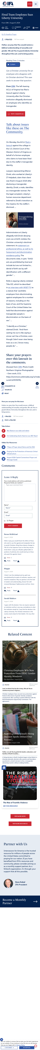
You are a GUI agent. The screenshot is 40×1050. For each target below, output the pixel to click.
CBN (13, 86)
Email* (6, 512)
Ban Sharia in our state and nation (18, 431)
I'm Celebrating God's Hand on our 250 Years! (22, 436)
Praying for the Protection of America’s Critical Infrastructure (22, 453)
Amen (8, 557)
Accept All (26, 1048)
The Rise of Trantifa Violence (15, 803)
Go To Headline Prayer (9, 34)
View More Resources (20, 824)
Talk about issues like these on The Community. (17, 128)
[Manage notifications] (35, 1045)
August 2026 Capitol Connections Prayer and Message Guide (22, 459)
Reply (8, 561)
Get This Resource (10, 806)
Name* (6, 505)
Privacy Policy (20, 1045)
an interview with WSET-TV (19, 288)
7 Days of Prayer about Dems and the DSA (21, 447)
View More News (20, 816)
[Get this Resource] (20, 783)
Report (15, 561)
